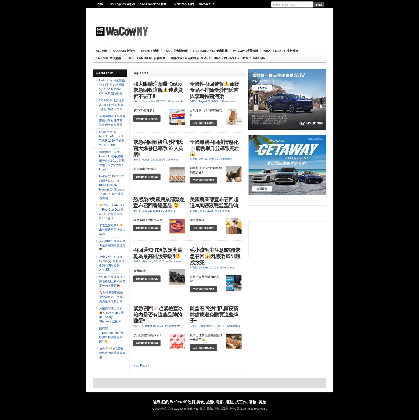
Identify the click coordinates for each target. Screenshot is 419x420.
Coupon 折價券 (124, 51)
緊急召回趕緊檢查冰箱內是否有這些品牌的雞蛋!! (158, 314)
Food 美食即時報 (176, 51)
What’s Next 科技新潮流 (280, 51)
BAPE (136, 101)
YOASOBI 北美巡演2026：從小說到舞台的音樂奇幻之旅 (111, 105)
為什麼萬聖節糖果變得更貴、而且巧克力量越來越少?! (112, 297)
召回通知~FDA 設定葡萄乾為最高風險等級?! (157, 253)
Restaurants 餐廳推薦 (210, 51)
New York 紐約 (184, 4)
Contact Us (206, 4)
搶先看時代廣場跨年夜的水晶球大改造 (112, 353)
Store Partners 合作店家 (146, 58)
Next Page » (141, 365)
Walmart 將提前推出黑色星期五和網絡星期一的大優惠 (112, 281)
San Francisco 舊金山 (154, 4)
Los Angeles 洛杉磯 (122, 4)
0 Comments (175, 101)
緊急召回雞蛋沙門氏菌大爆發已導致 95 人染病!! (158, 148)
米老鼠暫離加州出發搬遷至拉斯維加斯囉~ (112, 230)
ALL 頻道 (102, 51)
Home (100, 4)
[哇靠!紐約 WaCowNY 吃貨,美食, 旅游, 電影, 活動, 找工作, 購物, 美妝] (121, 31)
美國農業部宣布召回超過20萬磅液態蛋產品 (214, 202)
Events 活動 (150, 51)
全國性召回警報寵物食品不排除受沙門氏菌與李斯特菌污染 (214, 89)
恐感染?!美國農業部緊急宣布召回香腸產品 (159, 202)
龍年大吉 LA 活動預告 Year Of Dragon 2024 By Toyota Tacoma (218, 58)
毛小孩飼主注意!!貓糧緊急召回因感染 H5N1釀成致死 (215, 256)
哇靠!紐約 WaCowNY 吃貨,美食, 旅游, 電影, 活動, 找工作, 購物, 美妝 (209, 402)
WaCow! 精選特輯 (245, 51)
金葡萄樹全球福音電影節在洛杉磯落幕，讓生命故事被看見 (112, 121)
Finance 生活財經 (108, 58)
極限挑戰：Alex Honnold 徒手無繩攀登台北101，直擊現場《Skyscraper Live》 (112, 160)
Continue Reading (147, 118)
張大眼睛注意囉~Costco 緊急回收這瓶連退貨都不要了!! (158, 89)
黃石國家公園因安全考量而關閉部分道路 (112, 243)
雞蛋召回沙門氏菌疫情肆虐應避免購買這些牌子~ (214, 314)
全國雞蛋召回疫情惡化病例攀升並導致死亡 (214, 145)
